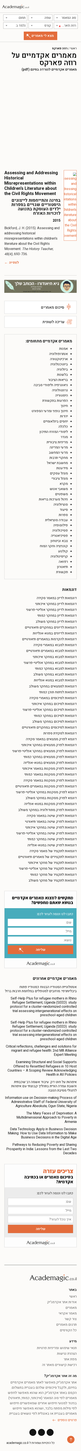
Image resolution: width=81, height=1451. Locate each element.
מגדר (64, 437)
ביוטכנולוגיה (59, 364)
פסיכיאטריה (59, 535)
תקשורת (62, 572)
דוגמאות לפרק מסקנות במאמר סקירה (50, 780)
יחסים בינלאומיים (55, 421)
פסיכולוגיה (60, 530)
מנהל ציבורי (60, 478)
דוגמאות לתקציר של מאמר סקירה (53, 851)
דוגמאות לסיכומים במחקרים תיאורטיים (49, 727)
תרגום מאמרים (66, 1324)
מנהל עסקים (59, 473)
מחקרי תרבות (58, 457)
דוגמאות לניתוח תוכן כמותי (58, 692)
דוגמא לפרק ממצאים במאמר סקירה (51, 739)
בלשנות (62, 374)
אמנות (63, 348)
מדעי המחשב (58, 452)
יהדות (64, 416)
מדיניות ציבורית (57, 442)
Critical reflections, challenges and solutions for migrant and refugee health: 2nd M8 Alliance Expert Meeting (41, 1050)
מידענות (62, 468)
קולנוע (63, 551)
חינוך (64, 405)
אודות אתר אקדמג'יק (62, 1302)
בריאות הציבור (58, 379)
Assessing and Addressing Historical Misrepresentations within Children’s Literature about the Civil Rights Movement (31, 183)
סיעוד (64, 509)
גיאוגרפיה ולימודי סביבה (51, 385)
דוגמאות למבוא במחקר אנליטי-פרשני (50, 662)
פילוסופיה (60, 525)
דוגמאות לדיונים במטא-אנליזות (55, 633)
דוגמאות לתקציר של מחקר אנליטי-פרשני (48, 868)
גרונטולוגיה (60, 390)
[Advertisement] (40, 120)
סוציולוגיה (61, 504)
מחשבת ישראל (57, 463)
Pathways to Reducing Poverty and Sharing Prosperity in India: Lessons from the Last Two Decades (41, 1149)
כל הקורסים (68, 1330)
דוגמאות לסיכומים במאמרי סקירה (53, 698)
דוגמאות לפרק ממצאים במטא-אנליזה (50, 762)
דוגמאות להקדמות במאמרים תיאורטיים (49, 639)
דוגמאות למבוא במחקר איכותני (55, 656)
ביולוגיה (62, 369)
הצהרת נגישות (67, 1353)
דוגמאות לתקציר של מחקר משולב (53, 880)
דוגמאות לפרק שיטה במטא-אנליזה (52, 845)
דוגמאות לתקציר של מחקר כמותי (53, 874)
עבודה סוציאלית (56, 520)
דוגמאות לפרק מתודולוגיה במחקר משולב (47, 810)
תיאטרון (62, 566)
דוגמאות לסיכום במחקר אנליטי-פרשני (50, 709)
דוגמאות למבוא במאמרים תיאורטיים (51, 650)
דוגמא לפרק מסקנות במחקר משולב (51, 798)
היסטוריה (61, 395)
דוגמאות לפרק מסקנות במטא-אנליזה (50, 803)
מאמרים (71, 1307)
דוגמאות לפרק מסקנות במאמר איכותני (49, 768)
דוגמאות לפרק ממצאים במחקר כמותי (50, 756)
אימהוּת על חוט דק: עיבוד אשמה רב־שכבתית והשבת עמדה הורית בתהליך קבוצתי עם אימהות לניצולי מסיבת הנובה (44, 1086)
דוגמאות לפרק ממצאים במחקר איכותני (49, 745)
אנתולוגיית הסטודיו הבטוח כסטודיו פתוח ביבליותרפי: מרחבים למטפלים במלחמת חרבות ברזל (41, 989)
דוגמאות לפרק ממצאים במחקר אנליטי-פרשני (44, 751)
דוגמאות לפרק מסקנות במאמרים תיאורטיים (46, 786)
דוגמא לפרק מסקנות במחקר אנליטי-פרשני (46, 792)
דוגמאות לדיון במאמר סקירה (57, 598)
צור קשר (71, 1319)
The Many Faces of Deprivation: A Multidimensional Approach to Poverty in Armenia (46, 1117)
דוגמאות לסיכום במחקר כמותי (55, 715)
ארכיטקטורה (59, 359)
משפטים (61, 494)
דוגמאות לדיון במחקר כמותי (57, 615)
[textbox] (66, 18)
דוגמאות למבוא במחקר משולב (55, 674)
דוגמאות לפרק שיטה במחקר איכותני (51, 827)
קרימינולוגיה (59, 556)
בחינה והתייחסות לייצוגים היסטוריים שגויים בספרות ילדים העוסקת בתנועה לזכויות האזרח (35, 206)
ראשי (73, 48)
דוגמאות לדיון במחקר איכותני (56, 603)
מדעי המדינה (59, 447)
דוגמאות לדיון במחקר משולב (56, 621)
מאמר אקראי (68, 1313)
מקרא (64, 483)
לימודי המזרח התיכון (54, 431)
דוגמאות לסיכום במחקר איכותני (54, 703)
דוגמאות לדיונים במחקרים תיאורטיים (51, 627)
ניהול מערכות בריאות (53, 499)
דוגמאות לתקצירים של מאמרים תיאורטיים (47, 856)
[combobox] (66, 18)
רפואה (63, 561)
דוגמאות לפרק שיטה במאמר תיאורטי (51, 821)
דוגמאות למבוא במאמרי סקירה (55, 645)
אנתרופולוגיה (58, 353)
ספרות (63, 515)
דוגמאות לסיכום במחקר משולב (54, 721)
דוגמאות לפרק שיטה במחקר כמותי (52, 839)
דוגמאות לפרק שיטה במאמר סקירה (52, 815)
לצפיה (14, 262)
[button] (76, 6)
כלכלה (63, 426)
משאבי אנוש (59, 489)
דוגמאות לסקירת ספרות (60, 733)
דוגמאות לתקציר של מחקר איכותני (52, 862)
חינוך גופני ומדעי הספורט (50, 411)
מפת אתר (70, 1359)
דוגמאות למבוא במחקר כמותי (56, 668)
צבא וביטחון (59, 540)
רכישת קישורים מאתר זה (59, 1364)
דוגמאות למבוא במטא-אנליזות (55, 680)
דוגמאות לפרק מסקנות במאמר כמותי (50, 774)
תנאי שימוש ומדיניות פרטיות (57, 1348)
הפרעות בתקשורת (55, 400)
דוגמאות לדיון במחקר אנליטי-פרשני (51, 609)
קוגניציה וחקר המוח (54, 546)
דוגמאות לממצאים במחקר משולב (53, 686)
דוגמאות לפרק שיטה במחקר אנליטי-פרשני (46, 833)
